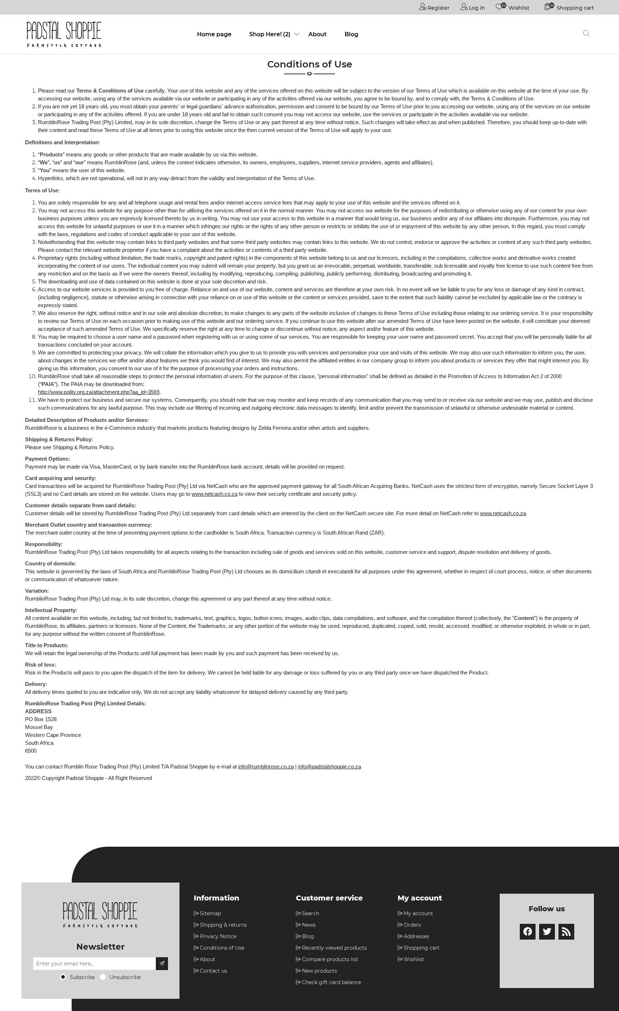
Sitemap (210, 913)
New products (319, 971)
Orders (412, 925)
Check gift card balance (331, 982)
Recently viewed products (334, 948)
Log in (476, 8)
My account (418, 913)
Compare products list (330, 959)
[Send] (162, 963)
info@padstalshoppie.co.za (329, 767)
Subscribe (82, 977)
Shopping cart (422, 948)
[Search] (587, 34)
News (309, 925)
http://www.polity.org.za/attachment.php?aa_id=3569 (98, 392)
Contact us (213, 971)
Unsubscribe (125, 977)
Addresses (416, 936)
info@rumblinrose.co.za (266, 767)
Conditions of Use (222, 948)
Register (438, 8)
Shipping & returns (223, 925)
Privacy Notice (218, 936)
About (317, 34)
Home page (214, 34)
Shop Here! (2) (270, 34)
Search (310, 913)
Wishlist (414, 959)
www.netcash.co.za (214, 494)
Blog (351, 34)
